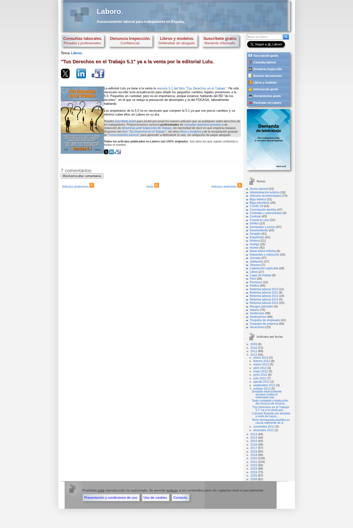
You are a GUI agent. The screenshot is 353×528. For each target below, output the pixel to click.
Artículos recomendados (265, 195)
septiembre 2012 (264, 385)
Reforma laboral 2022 (264, 303)
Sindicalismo (258, 317)
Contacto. (180, 497)
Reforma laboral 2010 (264, 289)
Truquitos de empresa (264, 323)
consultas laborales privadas (202, 124)
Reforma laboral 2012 (264, 296)
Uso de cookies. (156, 497)
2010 (253, 348)
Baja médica (258, 199)
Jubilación (256, 261)
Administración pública (265, 192)
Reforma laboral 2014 (264, 299)
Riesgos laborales (262, 306)
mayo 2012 (260, 371)
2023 (253, 468)
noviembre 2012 (264, 426)
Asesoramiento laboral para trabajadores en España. (141, 21)
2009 (253, 344)
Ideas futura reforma (263, 251)
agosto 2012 (261, 381)
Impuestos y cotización (264, 254)
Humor (254, 247)
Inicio (150, 186)
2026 (253, 479)
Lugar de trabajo (260, 275)
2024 (253, 472)
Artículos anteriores (224, 186)
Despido (255, 233)
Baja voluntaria (259, 202)
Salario (254, 310)
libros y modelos (190, 131)
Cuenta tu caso (259, 220)
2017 (253, 448)
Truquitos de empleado (265, 320)
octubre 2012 (262, 388)
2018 (253, 451)
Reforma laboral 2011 (264, 292)
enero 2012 (260, 357)
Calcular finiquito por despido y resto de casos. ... (271, 415)
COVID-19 (256, 206)
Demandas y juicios (262, 227)
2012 (253, 354)
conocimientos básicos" (124, 135)
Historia (255, 240)
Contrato (255, 216)
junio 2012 (260, 374)
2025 (253, 475)
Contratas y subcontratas (266, 213)
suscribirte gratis (125, 121)
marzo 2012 (261, 364)
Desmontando (259, 230)
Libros (254, 272)
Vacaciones (257, 327)
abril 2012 (260, 368)
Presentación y (111, 497)
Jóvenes (255, 265)
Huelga (254, 244)
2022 (253, 465)
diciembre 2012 (263, 430)
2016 (253, 444)
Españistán (257, 237)
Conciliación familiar (263, 209)
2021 (253, 462)
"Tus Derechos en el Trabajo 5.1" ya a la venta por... (270, 408)
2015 (253, 441)
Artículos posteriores (75, 186)
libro (144, 131)
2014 (253, 437)
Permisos (256, 282)
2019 (253, 455)
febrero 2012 (261, 361)
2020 (253, 458)
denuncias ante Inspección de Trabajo (146, 128)
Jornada (255, 258)
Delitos (254, 223)
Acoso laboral (259, 188)
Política (254, 285)
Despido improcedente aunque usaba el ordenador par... (267, 394)
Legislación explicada (264, 268)
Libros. (77, 53)
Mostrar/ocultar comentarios (82, 176)
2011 (253, 351)
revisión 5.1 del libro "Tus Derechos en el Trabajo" (191, 88)
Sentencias (257, 313)
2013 (253, 434)
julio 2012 (259, 378)
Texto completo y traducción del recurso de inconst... (270, 402)
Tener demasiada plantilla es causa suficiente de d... (271, 421)
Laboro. (110, 11)
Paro (253, 278)
